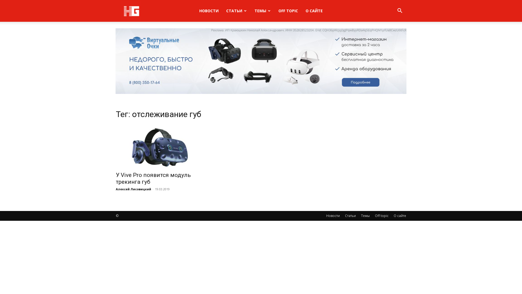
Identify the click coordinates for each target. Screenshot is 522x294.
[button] (399, 11)
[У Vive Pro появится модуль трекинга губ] (160, 146)
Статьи (234, 10)
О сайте (314, 10)
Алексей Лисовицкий (133, 189)
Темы (260, 10)
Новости (209, 10)
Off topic (288, 10)
